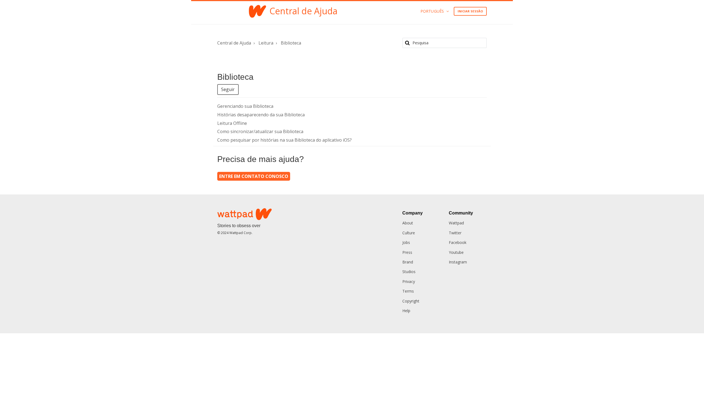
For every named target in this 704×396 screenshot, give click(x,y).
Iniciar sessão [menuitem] (470, 11)
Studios (409, 271)
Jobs (406, 242)
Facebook (457, 242)
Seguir (228, 89)
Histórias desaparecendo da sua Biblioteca (261, 115)
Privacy (408, 281)
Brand (407, 262)
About (407, 223)
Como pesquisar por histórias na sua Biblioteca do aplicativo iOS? (284, 140)
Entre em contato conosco (253, 176)
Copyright (410, 301)
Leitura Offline (232, 123)
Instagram (458, 262)
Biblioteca (291, 43)
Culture (408, 232)
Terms (408, 291)
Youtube (456, 252)
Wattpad (456, 223)
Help (406, 310)
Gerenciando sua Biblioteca (245, 106)
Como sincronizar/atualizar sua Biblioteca (260, 131)
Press (407, 252)
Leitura (265, 43)
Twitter (455, 232)
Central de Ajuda (234, 43)
